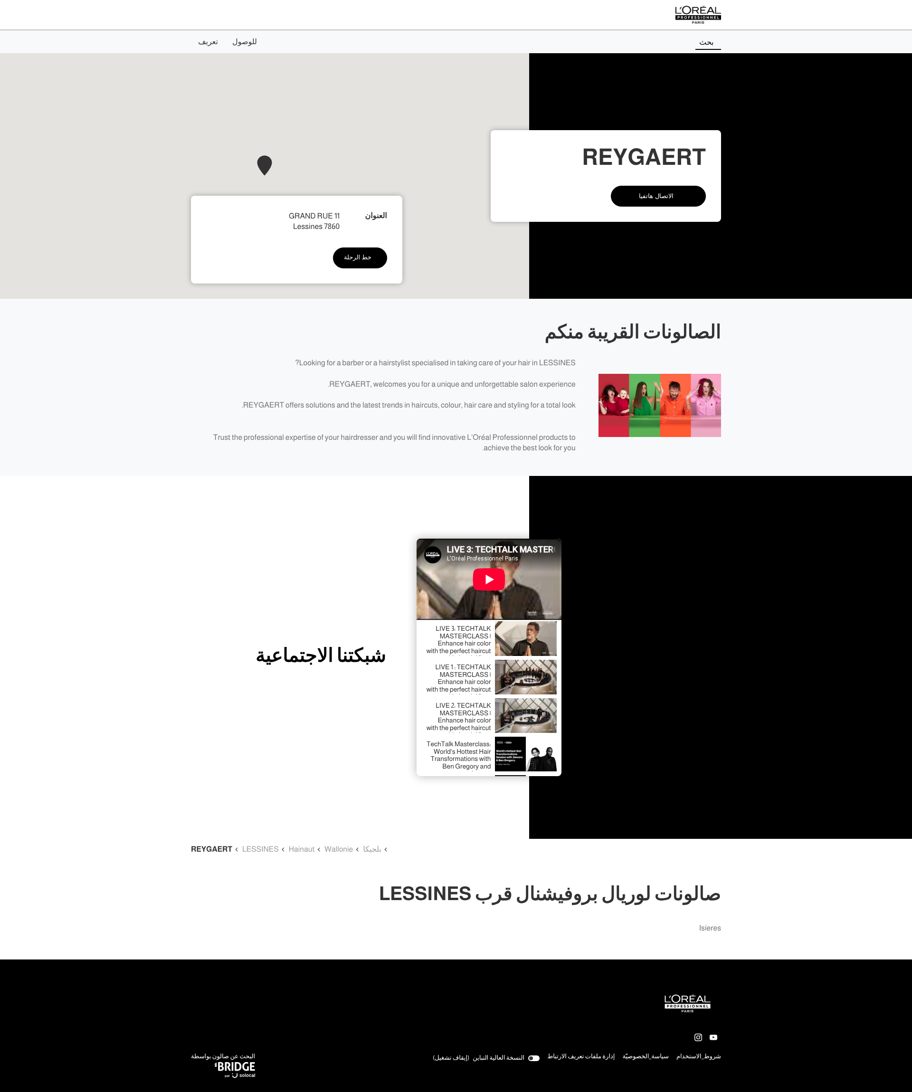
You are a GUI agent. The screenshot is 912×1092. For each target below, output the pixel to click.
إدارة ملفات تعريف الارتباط (581, 1056)
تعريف (208, 41)
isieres (710, 928)
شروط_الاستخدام (698, 1057)
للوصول (244, 41)
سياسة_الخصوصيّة (645, 1057)
